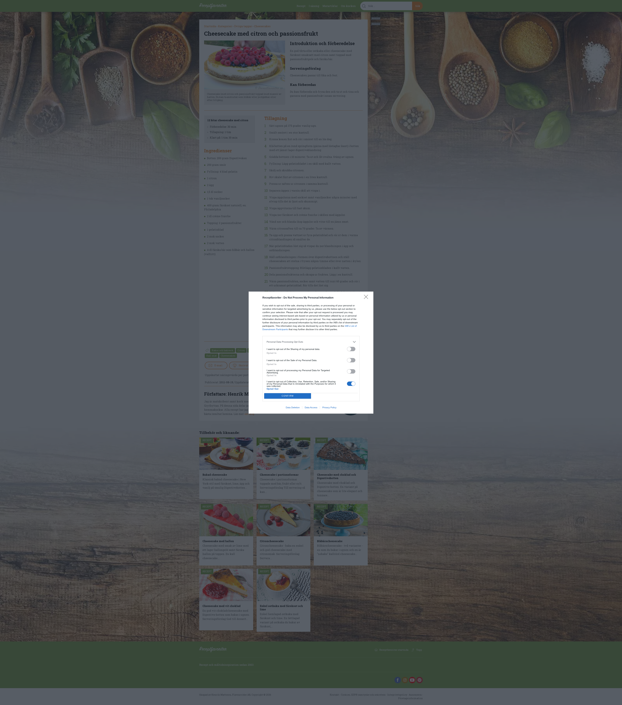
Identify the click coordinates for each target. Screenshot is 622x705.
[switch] (351, 349)
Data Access (311, 407)
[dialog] (311, 353)
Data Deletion (293, 407)
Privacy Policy (329, 407)
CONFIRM (288, 396)
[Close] (367, 298)
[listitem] (311, 342)
